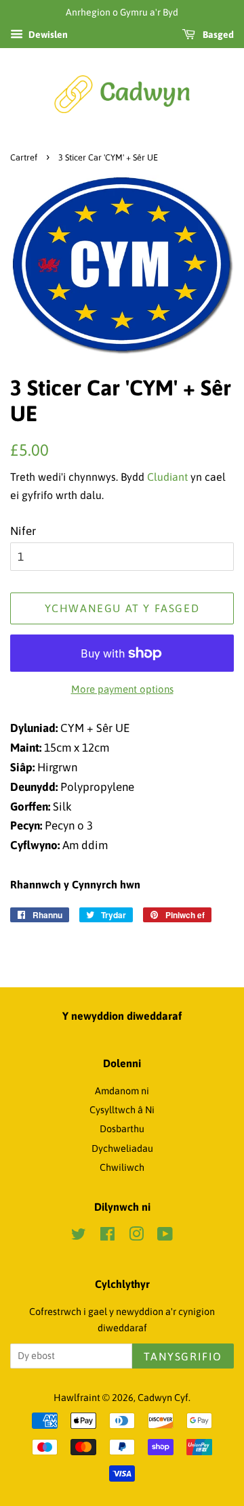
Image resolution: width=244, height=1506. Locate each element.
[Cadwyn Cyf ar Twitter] (78, 1236)
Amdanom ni (122, 1090)
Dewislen (47, 34)
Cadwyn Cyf (163, 1397)
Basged (217, 34)
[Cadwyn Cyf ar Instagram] (136, 1236)
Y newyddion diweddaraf (122, 1016)
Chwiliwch (122, 1167)
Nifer (23, 531)
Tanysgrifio (183, 1356)
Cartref (23, 157)
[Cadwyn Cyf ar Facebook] (107, 1236)
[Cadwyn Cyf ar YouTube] (165, 1236)
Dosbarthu (122, 1128)
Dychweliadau (122, 1148)
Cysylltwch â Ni (122, 1109)
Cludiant (167, 477)
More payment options (122, 689)
